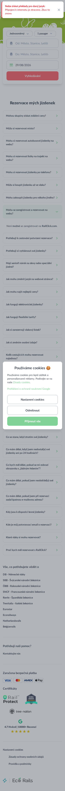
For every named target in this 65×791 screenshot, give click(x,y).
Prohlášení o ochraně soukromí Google (28, 388)
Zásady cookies (21, 382)
